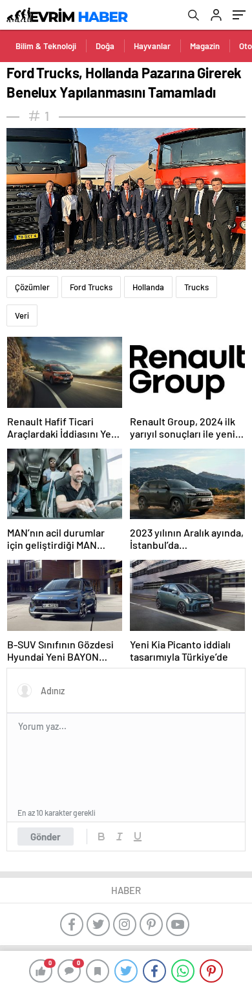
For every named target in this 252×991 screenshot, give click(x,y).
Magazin (205, 46)
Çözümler (32, 287)
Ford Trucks (91, 287)
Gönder (45, 836)
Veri (22, 315)
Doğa (105, 46)
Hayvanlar (152, 46)
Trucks (196, 287)
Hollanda (148, 287)
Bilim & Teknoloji (46, 46)
